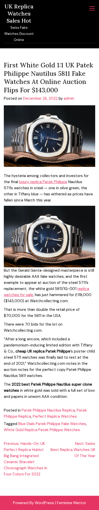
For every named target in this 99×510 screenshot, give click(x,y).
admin (69, 98)
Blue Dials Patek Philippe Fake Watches (52, 423)
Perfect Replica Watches (55, 416)
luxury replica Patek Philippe (43, 181)
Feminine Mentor (71, 502)
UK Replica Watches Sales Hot (19, 13)
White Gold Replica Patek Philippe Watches (42, 429)
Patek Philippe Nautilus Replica (48, 410)
